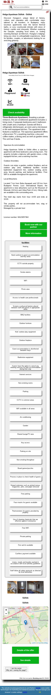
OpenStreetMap (43, 643)
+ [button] (6, 609)
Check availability (16, 112)
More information (33, 233)
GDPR (25, 692)
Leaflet (34, 643)
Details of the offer (25, 650)
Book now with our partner (33, 226)
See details (25, 660)
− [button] (6, 613)
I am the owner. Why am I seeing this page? (16, 669)
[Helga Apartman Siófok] (12, 49)
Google (38, 688)
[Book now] (47, 11)
